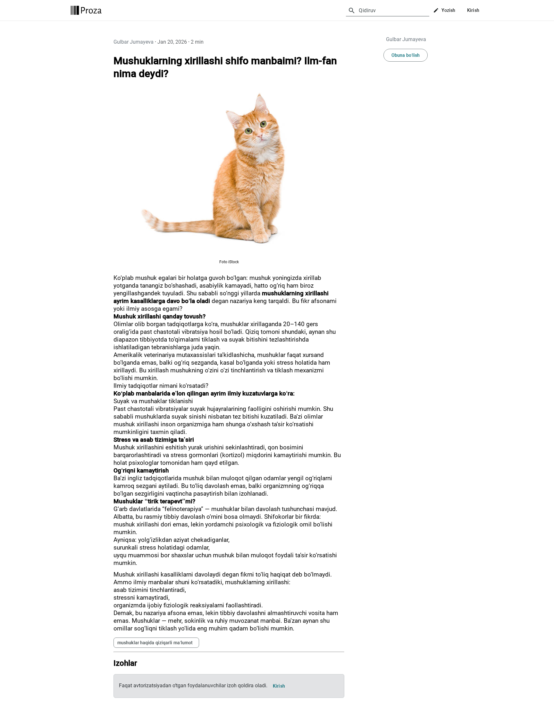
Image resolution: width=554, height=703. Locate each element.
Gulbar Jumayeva (133, 42)
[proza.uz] (86, 10)
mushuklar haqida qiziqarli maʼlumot (155, 642)
